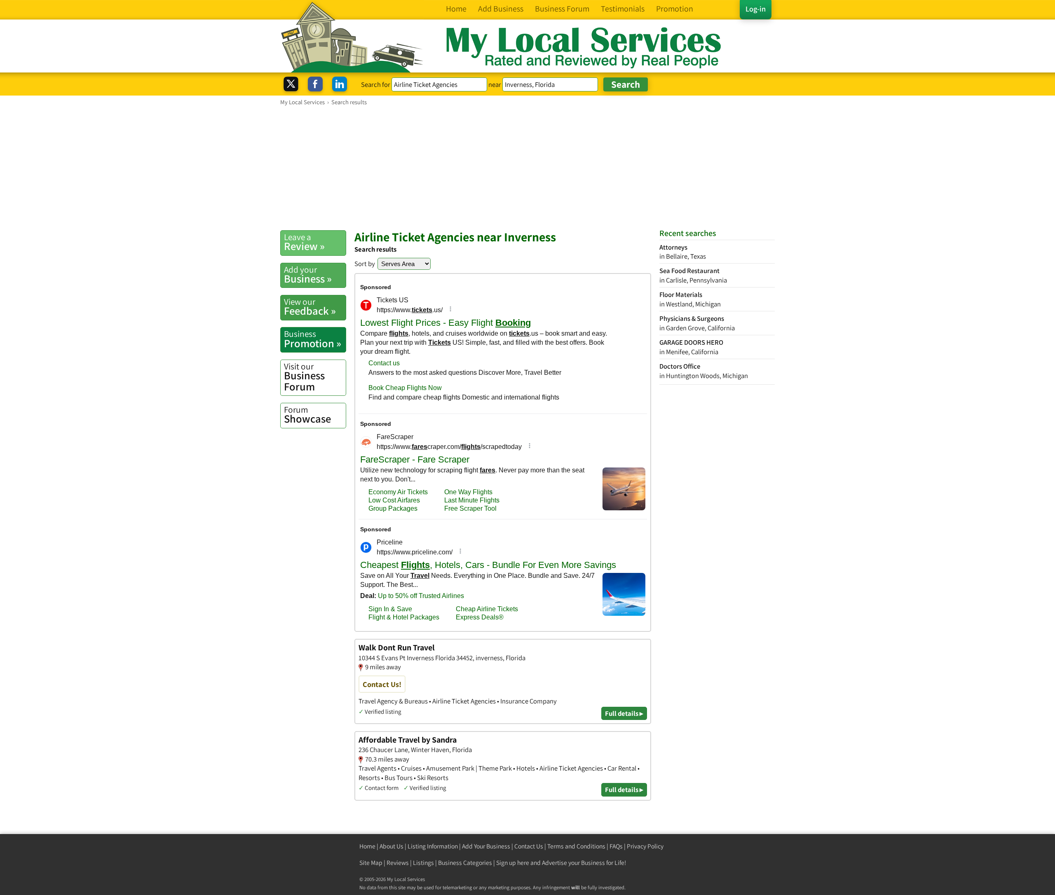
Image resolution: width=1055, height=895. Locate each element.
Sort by (364, 263)
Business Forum (304, 377)
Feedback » (310, 307)
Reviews (398, 863)
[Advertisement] (527, 167)
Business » (308, 275)
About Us (391, 846)
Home (367, 846)
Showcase (307, 415)
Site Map (370, 863)
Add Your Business (486, 846)
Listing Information (433, 846)
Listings (423, 863)
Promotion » (312, 339)
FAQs (616, 846)
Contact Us (528, 846)
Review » (304, 242)
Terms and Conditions (576, 846)
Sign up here (512, 863)
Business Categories (465, 863)
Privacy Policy (645, 846)
